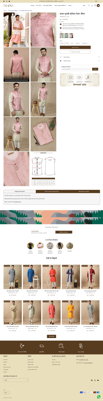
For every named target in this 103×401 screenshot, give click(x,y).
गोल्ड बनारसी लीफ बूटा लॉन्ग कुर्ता (13, 326)
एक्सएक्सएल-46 (85, 43)
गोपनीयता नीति (30, 364)
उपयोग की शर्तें (30, 359)
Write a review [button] (64, 232)
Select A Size (75, 47)
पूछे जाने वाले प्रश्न (7, 367)
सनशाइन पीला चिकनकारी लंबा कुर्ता (71, 326)
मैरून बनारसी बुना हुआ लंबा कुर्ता (90, 291)
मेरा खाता (53, 359)
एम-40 (67, 43)
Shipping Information (20, 191)
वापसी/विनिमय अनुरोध (56, 364)
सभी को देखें (51, 336)
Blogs (5, 364)
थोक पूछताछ (6, 369)
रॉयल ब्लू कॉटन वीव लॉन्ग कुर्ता (32, 291)
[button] (48, 5)
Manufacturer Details (84, 191)
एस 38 (62, 43)
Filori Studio (9, 397)
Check (95, 69)
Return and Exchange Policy (52, 191)
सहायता (69, 5)
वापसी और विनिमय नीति (32, 369)
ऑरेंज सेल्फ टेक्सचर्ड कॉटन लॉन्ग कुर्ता (52, 291)
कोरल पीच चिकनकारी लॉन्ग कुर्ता (51, 326)
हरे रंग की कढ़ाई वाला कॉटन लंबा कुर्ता (90, 326)
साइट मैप (5, 372)
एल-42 (72, 43)
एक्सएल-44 (78, 43)
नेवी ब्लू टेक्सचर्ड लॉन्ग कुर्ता (71, 291)
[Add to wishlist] (20, 266)
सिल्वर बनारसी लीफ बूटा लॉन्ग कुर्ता (32, 326)
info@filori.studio (83, 359)
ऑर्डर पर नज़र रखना (56, 362)
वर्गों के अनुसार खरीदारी (47, 5)
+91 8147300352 (87, 362)
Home (5, 10)
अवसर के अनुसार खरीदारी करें (60, 5)
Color (61, 31)
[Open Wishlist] (95, 5)
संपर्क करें (5, 362)
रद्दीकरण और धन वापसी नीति (33, 367)
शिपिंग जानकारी (30, 362)
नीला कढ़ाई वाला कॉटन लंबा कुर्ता (13, 291)
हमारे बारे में (6, 359)
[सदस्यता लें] (27, 380)
